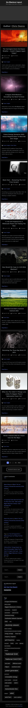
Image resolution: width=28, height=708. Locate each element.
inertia (12, 643)
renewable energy (11, 677)
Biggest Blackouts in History (13, 607)
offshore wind (17, 663)
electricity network (12, 625)
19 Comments (23, 355)
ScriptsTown (20, 706)
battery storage (7, 604)
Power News (13, 145)
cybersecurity (15, 612)
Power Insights (6, 61)
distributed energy (9, 615)
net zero (7, 663)
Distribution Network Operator (13, 618)
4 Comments (23, 185)
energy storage (9, 633)
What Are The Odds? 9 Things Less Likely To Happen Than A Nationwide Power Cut (14, 394)
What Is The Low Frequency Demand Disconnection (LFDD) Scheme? (14, 486)
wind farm (8, 697)
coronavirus (7, 610)
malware (6, 650)
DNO (6, 621)
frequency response (10, 636)
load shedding (7, 645)
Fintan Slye (18, 633)
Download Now (7, 590)
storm (16, 683)
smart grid (15, 680)
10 (15, 462)
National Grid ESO (13, 659)
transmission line (11, 689)
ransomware (7, 674)
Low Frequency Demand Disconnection (12, 648)
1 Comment (22, 228)
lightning (21, 643)
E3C (10, 621)
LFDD (16, 643)
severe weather (8, 680)
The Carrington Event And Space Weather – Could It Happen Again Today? (14, 51)
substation (7, 685)
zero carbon (17, 697)
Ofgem (7, 667)
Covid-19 (14, 610)
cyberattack (7, 612)
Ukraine (6, 693)
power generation (11, 671)
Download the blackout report (14, 469)
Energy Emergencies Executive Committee (13, 631)
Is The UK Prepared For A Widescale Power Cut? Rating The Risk (14, 224)
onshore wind (16, 667)
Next (19, 462)
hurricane (6, 643)
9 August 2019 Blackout (11, 601)
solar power (8, 683)
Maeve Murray (7, 484)
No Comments (6, 58)
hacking (18, 640)
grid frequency (9, 640)
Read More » (5, 72)
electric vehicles (8, 628)
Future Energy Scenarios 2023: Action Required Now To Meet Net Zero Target (14, 136)
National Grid (12, 654)
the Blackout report (14, 2)
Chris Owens (15, 55)
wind (12, 693)
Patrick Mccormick (8, 518)
